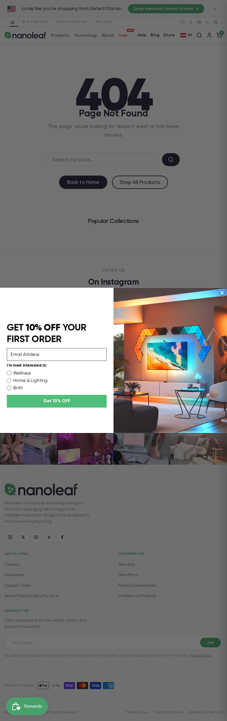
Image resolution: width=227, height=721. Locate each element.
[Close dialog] (222, 293)
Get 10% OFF (56, 401)
